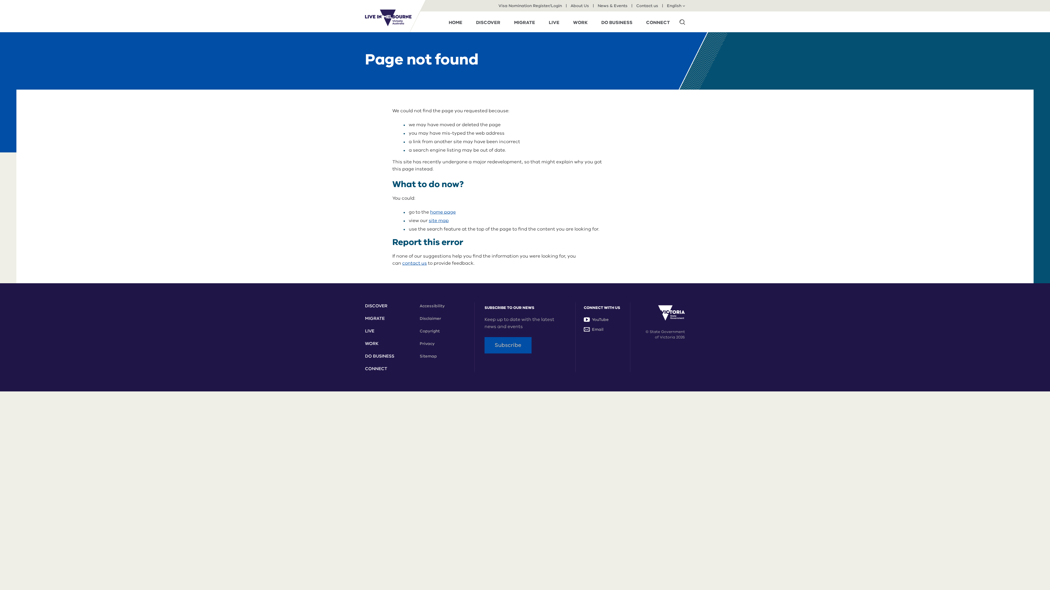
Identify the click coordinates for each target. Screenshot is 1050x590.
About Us (580, 5)
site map (439, 220)
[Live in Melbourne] (388, 18)
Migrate (375, 318)
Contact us (647, 5)
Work (371, 344)
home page (443, 212)
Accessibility (432, 306)
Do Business (379, 356)
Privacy (427, 343)
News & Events (613, 5)
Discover (376, 306)
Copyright (430, 331)
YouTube (600, 319)
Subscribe (508, 345)
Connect (376, 369)
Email (597, 329)
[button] (682, 21)
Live (369, 331)
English (674, 5)
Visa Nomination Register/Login (530, 5)
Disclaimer (430, 318)
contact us (414, 263)
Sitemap (428, 356)
